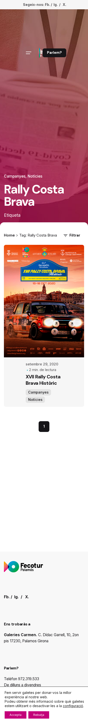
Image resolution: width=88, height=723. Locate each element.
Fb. (47, 4)
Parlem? (54, 52)
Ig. (56, 4)
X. (64, 4)
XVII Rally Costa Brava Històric (43, 379)
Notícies (35, 176)
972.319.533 (28, 679)
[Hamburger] (28, 53)
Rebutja (38, 715)
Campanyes (14, 176)
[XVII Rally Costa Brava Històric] (44, 301)
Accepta (16, 715)
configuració (73, 706)
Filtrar (74, 235)
